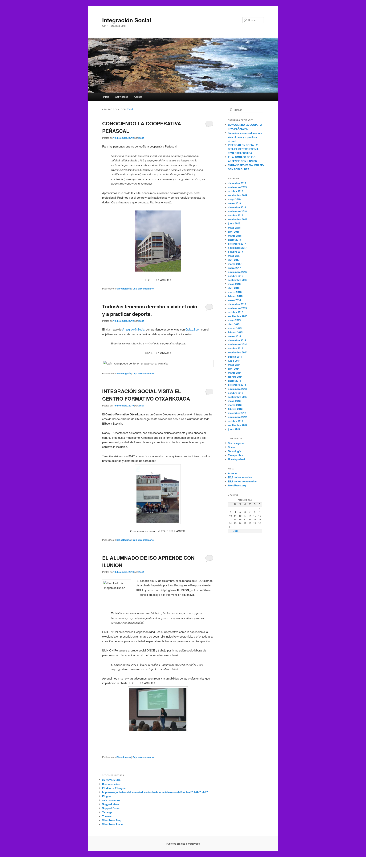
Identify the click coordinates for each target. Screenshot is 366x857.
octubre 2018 (235, 215)
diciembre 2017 (237, 243)
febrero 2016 (235, 296)
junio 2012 (234, 429)
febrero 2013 (235, 409)
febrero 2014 (235, 376)
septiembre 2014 (237, 352)
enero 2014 (234, 380)
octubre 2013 (235, 393)
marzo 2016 (235, 292)
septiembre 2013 (237, 397)
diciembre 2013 (237, 384)
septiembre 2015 (237, 316)
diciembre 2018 (237, 207)
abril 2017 (233, 260)
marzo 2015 (235, 328)
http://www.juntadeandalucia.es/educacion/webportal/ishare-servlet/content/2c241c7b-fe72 (155, 792)
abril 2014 (233, 368)
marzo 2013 (235, 405)
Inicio (106, 96)
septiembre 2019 (237, 195)
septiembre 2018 (237, 219)
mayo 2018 (234, 227)
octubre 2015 (235, 312)
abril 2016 (233, 288)
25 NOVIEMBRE (111, 780)
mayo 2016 (234, 284)
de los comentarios (242, 481)
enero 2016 (234, 300)
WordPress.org (237, 485)
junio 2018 (234, 223)
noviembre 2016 (237, 272)
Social (231, 447)
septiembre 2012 (237, 425)
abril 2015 (233, 324)
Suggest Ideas (110, 804)
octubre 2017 (235, 251)
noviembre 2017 (237, 247)
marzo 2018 (235, 235)
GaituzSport (192, 329)
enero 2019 (234, 203)
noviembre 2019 (237, 187)
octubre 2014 (235, 348)
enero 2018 (234, 239)
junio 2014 (234, 360)
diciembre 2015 (237, 304)
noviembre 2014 (237, 344)
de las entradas (240, 477)
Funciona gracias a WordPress (183, 843)
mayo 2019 (234, 199)
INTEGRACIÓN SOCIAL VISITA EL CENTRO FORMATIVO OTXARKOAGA (243, 149)
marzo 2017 (235, 264)
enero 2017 (234, 268)
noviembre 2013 (237, 389)
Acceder (233, 473)
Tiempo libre (235, 455)
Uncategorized (236, 459)
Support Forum (111, 808)
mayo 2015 (234, 320)
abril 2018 (233, 231)
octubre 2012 (235, 421)
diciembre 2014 (237, 340)
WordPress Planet (112, 824)
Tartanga (107, 812)
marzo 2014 (235, 372)
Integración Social (126, 20)
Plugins (106, 796)
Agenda (138, 96)
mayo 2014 (234, 364)
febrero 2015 (235, 332)
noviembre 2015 (237, 308)
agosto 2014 (235, 356)
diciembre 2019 (237, 183)
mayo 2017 (234, 255)
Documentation (111, 784)
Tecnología (234, 451)
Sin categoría (123, 288)
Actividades (121, 96)
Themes (107, 816)
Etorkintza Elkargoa (113, 788)
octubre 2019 (235, 191)
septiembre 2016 (237, 280)
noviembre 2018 (237, 211)
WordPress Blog (111, 820)
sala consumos (111, 800)
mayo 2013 (234, 401)
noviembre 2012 (237, 417)
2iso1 (130, 109)
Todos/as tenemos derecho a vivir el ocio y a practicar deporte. (245, 137)
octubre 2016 (235, 276)
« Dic (235, 531)
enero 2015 (234, 336)
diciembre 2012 (237, 413)
